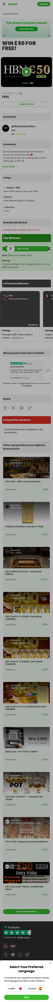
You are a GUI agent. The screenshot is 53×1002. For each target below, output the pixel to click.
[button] (15, 989)
